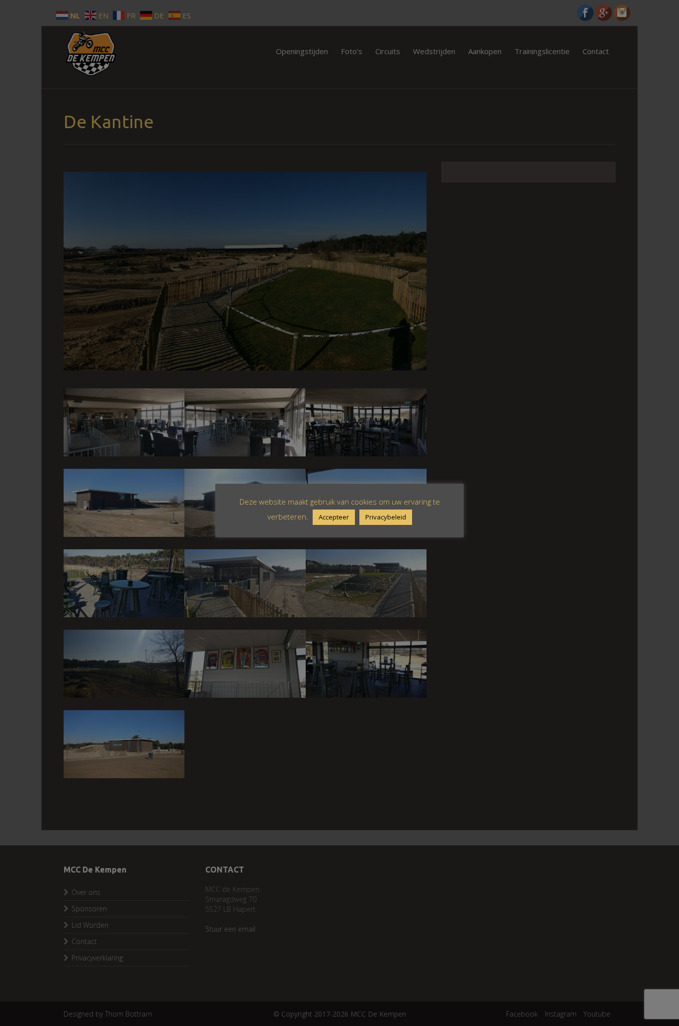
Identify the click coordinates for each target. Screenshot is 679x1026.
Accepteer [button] (334, 517)
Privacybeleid (385, 517)
